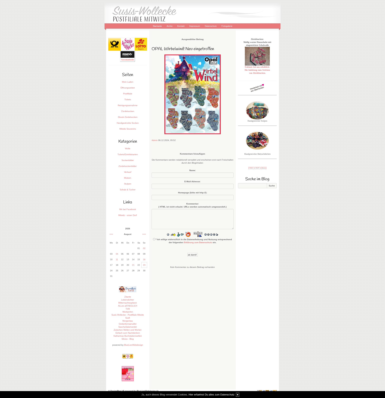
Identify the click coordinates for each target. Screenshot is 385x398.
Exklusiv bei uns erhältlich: (257, 67)
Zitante (127, 297)
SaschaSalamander (127, 327)
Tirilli (128, 309)
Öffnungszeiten (127, 88)
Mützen (127, 178)
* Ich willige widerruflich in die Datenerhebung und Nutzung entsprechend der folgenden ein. (193, 241)
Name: (192, 170)
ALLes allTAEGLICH (127, 306)
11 (117, 259)
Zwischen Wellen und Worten (128, 330)
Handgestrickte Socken (128, 123)
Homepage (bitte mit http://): (192, 192)
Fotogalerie (227, 26)
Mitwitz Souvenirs (127, 129)
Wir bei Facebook (127, 209)
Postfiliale (127, 93)
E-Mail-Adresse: (192, 181)
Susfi (127, 318)
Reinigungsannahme (127, 105)
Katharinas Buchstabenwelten (128, 336)
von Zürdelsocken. (257, 73)
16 (144, 259)
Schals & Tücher (128, 189)
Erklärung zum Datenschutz (198, 242)
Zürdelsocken (127, 111)
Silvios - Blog (128, 339)
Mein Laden (127, 82)
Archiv (170, 26)
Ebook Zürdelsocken (127, 117)
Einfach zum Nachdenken (128, 333)
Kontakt (181, 26)
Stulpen (127, 184)
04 (117, 254)
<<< (111, 234)
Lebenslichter (127, 300)
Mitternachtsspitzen (127, 303)
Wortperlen (127, 312)
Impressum (195, 26)
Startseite (157, 26)
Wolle (127, 148)
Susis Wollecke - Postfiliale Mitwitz (127, 315)
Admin (155, 140)
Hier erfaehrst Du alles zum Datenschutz (211, 394)
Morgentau (127, 321)
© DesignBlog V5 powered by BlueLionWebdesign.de (133, 391)
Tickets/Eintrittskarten (127, 154)
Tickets (127, 99)
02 (144, 248)
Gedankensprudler (128, 324)
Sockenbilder (128, 160)
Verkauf (127, 172)
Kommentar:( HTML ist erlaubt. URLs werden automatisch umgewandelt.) (192, 205)
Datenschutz (211, 26)
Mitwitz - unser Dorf (127, 215)
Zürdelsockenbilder (128, 166)
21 (133, 265)
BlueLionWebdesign (133, 345)
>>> (144, 234)
